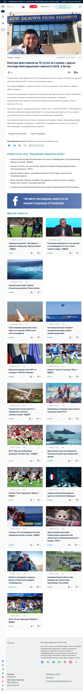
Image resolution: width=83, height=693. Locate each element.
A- (69, 72)
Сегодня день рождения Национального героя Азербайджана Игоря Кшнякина (44, 187)
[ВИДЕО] (25, 227)
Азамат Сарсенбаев (38, 134)
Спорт (11, 253)
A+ (76, 72)
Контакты (49, 678)
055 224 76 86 (13, 685)
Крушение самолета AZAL (18, 134)
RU (3, 11)
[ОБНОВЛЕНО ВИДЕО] (25, 516)
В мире (50, 253)
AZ (3, 6)
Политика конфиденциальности (58, 681)
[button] (52, 6)
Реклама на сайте (53, 674)
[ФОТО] (63, 516)
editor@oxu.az (12, 682)
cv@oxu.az (11, 677)
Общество (13, 587)
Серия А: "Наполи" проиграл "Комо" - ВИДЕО (57, 1)
